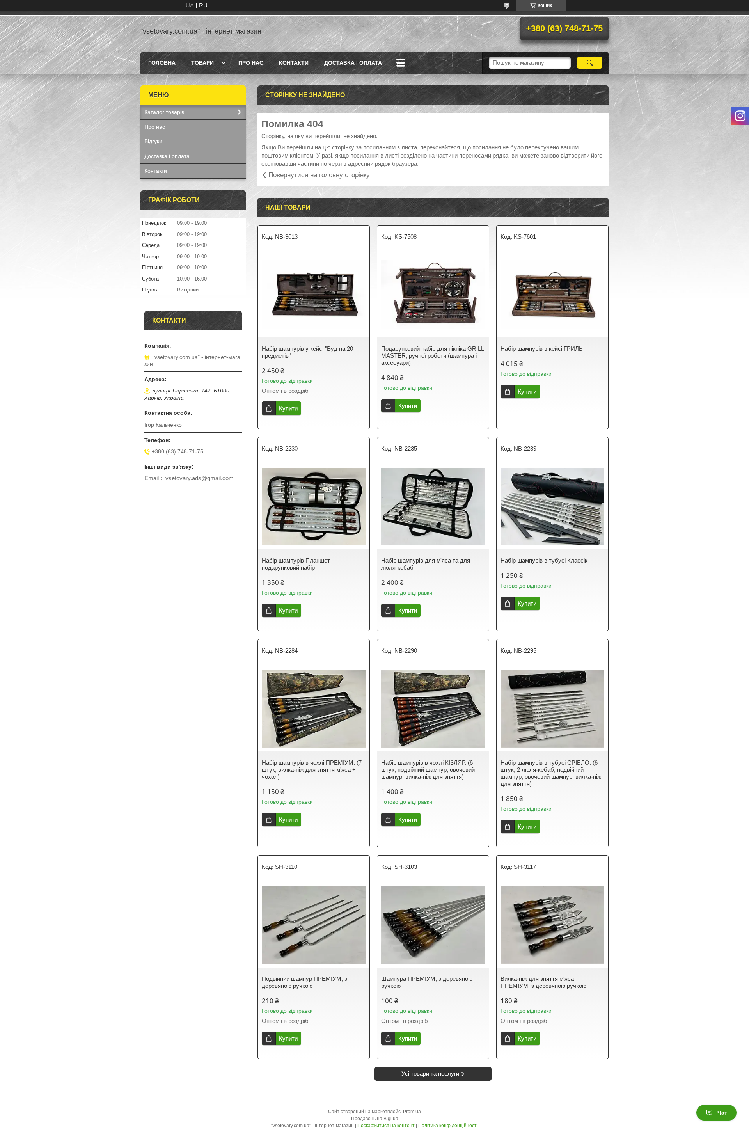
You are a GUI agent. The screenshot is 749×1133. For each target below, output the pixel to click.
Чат (722, 1113)
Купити (288, 408)
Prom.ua (412, 1111)
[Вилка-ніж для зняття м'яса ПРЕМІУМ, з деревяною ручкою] (552, 925)
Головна (162, 63)
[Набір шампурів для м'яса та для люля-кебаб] (433, 506)
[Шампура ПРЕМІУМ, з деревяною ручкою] (433, 925)
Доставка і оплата (353, 63)
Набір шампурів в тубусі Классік (544, 560)
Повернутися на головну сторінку (319, 175)
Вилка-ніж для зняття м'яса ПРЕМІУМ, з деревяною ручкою (543, 982)
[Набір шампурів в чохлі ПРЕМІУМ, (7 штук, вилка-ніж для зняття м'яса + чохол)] (314, 708)
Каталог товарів (164, 112)
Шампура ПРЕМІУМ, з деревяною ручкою (426, 982)
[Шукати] (589, 63)
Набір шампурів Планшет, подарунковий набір (296, 564)
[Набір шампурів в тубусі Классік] (552, 506)
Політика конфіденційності (448, 1125)
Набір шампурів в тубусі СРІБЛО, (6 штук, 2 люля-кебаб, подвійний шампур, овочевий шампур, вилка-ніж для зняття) (551, 773)
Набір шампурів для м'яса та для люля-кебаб (425, 564)
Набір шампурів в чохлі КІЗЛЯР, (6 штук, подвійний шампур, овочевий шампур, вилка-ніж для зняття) (428, 769)
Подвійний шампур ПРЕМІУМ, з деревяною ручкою (304, 982)
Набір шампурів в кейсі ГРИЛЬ (542, 348)
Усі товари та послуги (430, 1073)
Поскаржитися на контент (386, 1125)
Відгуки (153, 141)
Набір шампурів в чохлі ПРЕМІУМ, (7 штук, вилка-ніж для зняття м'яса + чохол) (312, 769)
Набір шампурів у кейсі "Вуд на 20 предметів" (307, 352)
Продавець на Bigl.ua (374, 1118)
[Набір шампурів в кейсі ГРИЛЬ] (552, 294)
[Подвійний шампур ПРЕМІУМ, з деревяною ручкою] (314, 925)
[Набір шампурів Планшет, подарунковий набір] (314, 506)
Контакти (294, 63)
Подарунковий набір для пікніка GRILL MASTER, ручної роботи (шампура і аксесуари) (432, 355)
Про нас (250, 63)
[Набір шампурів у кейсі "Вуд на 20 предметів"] (314, 294)
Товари (202, 63)
